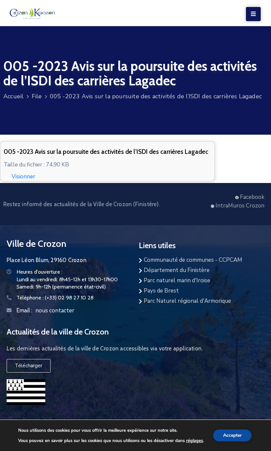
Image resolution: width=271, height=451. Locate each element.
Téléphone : (55, 297)
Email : (24, 310)
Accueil (13, 96)
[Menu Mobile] (253, 14)
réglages (194, 440)
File (37, 96)
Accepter (232, 435)
